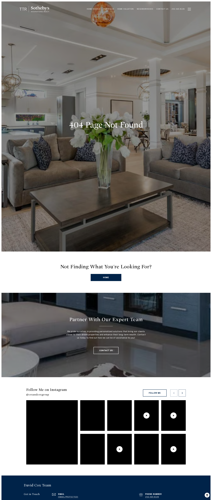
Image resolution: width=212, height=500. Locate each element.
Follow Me (155, 393)
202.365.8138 (152, 497)
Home (106, 277)
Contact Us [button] (106, 350)
